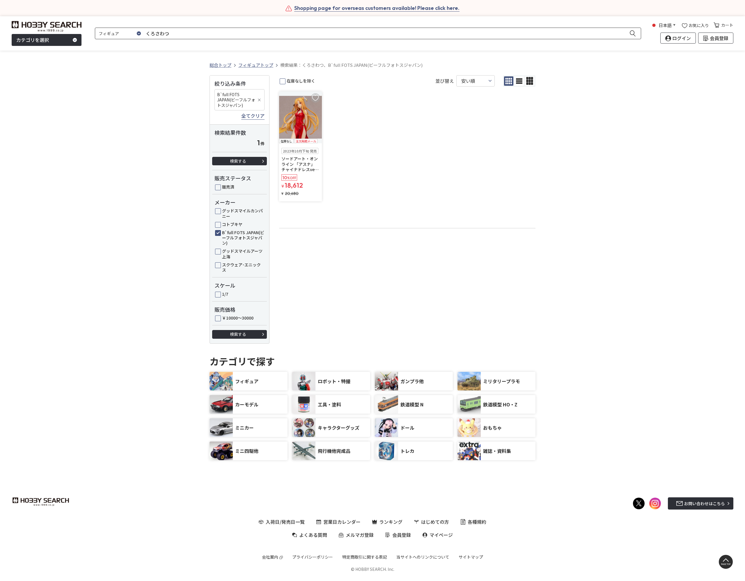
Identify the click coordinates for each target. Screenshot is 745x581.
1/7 (225, 294)
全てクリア (253, 116)
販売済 (228, 186)
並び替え (444, 81)
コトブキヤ (232, 224)
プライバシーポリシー (312, 557)
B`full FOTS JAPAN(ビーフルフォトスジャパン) (236, 100)
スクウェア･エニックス (241, 267)
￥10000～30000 (237, 317)
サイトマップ (471, 557)
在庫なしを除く (301, 80)
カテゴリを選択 (32, 40)
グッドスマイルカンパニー (242, 213)
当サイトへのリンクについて (422, 557)
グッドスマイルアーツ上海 (242, 253)
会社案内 (270, 557)
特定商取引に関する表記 (364, 557)
